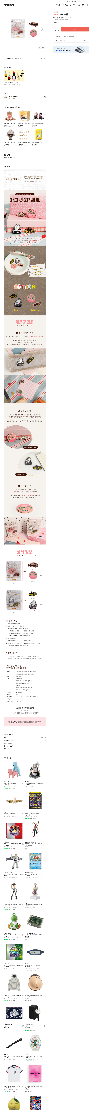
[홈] (9, 5)
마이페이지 (74, 1)
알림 (83, 1)
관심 (79, 1)
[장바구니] (83, 5)
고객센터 (68, 1)
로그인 (88, 1)
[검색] (79, 5)
